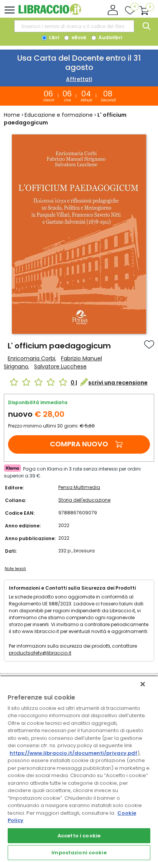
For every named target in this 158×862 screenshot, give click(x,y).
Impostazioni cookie (78, 852)
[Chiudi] (142, 684)
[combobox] (74, 26)
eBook (78, 37)
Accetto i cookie (79, 835)
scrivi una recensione (118, 382)
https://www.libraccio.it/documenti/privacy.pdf (73, 753)
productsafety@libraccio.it (40, 653)
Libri (53, 37)
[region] (79, 768)
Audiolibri (109, 37)
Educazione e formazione (59, 115)
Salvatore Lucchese (60, 366)
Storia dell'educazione (84, 500)
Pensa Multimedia (79, 487)
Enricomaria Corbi (31, 358)
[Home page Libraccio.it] (49, 13)
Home (12, 115)
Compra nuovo (79, 444)
